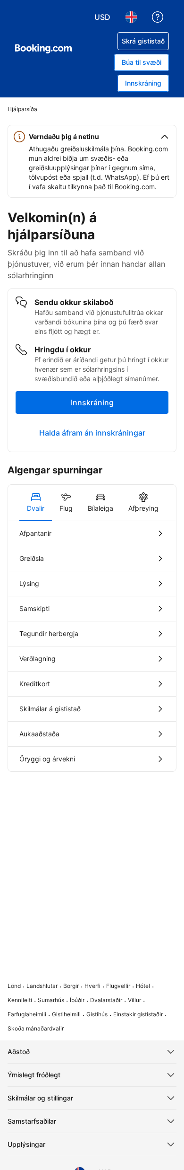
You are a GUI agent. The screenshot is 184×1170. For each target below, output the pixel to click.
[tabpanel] (92, 646)
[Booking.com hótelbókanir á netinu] (43, 48)
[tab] (35, 503)
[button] (92, 136)
